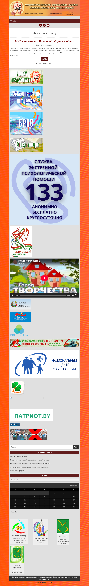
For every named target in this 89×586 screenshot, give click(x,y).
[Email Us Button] (48, 25)
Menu (14, 21)
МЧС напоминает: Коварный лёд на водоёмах (44, 41)
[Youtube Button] (44, 25)
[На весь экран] (76, 295)
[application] (44, 278)
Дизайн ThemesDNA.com (45, 582)
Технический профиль (17, 471)
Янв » (16, 512)
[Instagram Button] (40, 25)
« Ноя (12, 512)
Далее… (45, 59)
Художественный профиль (18, 456)
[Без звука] (73, 295)
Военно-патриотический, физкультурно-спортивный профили (30, 463)
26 (25, 507)
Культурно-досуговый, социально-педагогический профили (29, 467)
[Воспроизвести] (13, 295)
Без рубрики (48, 63)
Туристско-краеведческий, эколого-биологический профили (29, 460)
